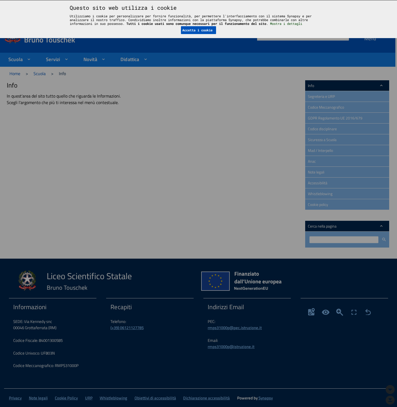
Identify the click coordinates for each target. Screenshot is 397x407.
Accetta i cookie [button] (197, 30)
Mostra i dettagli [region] (286, 23)
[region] (198, 203)
